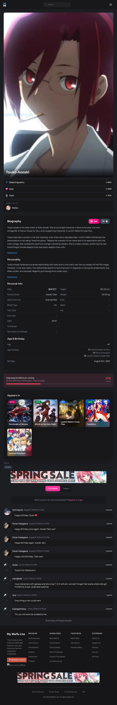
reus (14, 595)
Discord (95, 652)
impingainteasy (19, 608)
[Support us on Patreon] (17, 660)
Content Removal (70, 692)
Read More (12, 252)
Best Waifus (54, 638)
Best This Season (56, 652)
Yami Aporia (17, 509)
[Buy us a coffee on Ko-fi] (17, 665)
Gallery (66, 488)
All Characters (34, 638)
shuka (15, 564)
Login (80, 499)
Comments (53, 488)
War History (75, 643)
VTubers (31, 661)
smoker (8, 467)
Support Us (96, 643)
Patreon (95, 647)
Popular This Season (57, 656)
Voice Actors (33, 643)
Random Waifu (76, 647)
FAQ (83, 692)
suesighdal (17, 578)
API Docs (95, 656)
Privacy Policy (54, 692)
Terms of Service (38, 692)
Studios (31, 652)
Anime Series (33, 647)
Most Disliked (55, 647)
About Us (95, 638)
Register (71, 499)
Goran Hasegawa (20, 523)
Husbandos (32, 656)
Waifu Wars (75, 638)
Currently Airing (56, 661)
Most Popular (55, 643)
